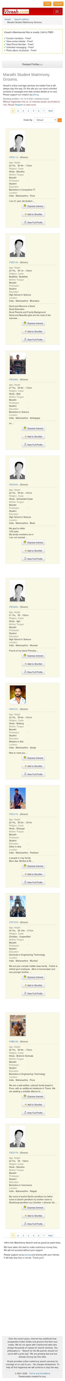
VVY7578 (13, 922)
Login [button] (47, 3)
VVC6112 (13, 157)
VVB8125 (13, 1041)
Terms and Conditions (39, 1373)
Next (50, 110)
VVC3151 (13, 709)
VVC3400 (13, 606)
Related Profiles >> (32, 64)
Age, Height (14, 162)
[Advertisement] (32, 570)
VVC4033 (13, 484)
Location (13, 192)
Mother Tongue (16, 174)
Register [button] (58, 3)
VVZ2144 (13, 262)
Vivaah (8, 19)
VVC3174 (13, 814)
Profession (14, 180)
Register (19, 104)
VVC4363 (13, 379)
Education (14, 186)
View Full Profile (34, 222)
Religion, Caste (16, 168)
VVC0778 (13, 1152)
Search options (21, 19)
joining (35, 94)
